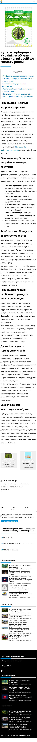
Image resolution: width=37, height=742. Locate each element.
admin (10, 537)
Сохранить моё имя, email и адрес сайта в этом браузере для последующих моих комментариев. (17, 516)
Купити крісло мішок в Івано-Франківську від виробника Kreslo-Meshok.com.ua (20, 593)
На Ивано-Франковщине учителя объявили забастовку (19, 615)
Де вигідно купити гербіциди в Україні (16, 94)
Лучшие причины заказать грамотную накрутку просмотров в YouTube (20, 579)
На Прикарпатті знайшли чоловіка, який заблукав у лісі (20, 610)
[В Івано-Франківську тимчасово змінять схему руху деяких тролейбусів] (5, 637)
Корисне (15, 550)
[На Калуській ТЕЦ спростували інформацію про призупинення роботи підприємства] (5, 628)
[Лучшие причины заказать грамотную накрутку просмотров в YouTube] (5, 579)
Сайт (26, 507)
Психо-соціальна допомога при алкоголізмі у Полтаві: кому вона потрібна (19, 572)
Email (15, 507)
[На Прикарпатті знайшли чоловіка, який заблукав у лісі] (5, 610)
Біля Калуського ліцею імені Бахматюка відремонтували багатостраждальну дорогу (18, 622)
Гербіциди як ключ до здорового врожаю (18, 76)
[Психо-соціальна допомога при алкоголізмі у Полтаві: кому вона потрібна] (5, 572)
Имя (2, 507)
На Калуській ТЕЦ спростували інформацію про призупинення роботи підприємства (19, 629)
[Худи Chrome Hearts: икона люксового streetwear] (5, 587)
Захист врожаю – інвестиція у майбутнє (17, 97)
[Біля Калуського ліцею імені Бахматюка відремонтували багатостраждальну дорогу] (5, 622)
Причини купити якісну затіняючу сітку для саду (20, 566)
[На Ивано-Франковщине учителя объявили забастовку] (5, 616)
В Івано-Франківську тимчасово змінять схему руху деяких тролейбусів (19, 636)
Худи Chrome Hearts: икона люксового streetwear (18, 586)
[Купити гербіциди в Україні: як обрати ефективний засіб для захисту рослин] (18, 27)
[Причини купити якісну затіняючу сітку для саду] (5, 566)
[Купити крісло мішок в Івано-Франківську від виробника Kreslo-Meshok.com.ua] (5, 593)
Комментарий (5, 489)
